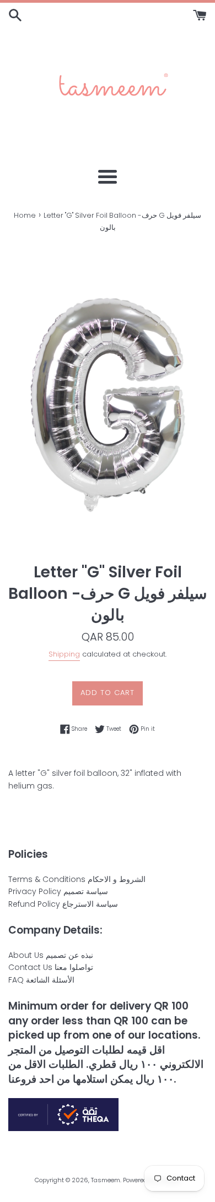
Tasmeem (105, 1180)
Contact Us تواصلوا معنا (50, 967)
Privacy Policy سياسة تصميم (58, 891)
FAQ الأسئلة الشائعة (41, 979)
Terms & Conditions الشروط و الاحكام (77, 879)
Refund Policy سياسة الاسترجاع (63, 903)
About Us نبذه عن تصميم (50, 955)
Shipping (64, 654)
